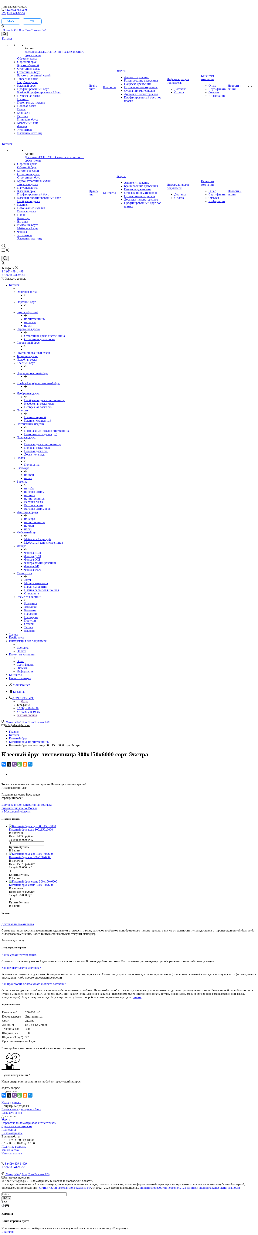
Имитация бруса (27, 119)
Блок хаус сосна (12, 1112)
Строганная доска (28, 68)
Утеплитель (24, 129)
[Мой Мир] (30, 764)
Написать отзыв (12, 1153)
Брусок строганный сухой (34, 75)
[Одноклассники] (25, 764)
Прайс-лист (93, 87)
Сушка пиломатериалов (139, 90)
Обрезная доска (27, 58)
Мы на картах (10, 1150)
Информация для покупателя (178, 81)
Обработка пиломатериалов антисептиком (29, 1122)
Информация (217, 95)
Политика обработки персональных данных (168, 1187)
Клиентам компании (207, 77)
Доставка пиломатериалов (141, 94)
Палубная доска (27, 82)
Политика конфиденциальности (219, 1187)
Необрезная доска (28, 95)
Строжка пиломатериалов (141, 87)
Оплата (179, 92)
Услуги (121, 70)
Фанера (22, 126)
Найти (6, 1198)
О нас (212, 85)
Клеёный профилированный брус (39, 92)
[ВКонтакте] (4, 764)
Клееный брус (26, 85)
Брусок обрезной (28, 65)
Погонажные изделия (31, 102)
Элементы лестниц (29, 133)
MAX (11, 21)
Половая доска (26, 106)
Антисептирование (136, 77)
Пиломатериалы (12, 1133)
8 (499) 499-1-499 (16, 9)
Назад (24, 701)
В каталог (8, 1231)
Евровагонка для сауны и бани (21, 1109)
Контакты (109, 87)
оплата (137, 997)
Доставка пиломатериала (18, 924)
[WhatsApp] (19, 764)
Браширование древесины (141, 80)
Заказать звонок (27, 715)
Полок (21, 109)
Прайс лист (9, 1129)
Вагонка (22, 116)
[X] (9, 764)
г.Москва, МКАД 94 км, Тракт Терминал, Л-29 (24, 30)
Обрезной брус (26, 61)
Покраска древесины (137, 83)
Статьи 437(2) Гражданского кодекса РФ (65, 1187)
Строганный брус (28, 72)
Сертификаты (217, 89)
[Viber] (14, 764)
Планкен (23, 99)
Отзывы (214, 92)
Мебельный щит (27, 122)
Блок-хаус (23, 112)
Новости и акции (234, 87)
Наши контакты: (12, 1156)
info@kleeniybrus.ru (15, 6)
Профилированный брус (33, 89)
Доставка (180, 89)
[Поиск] (5, 34)
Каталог (7, 38)
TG (32, 21)
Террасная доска (27, 78)
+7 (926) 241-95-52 (13, 13)
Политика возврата (14, 1146)
